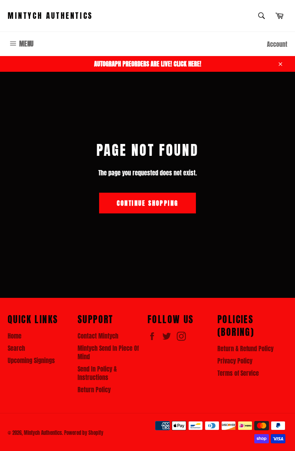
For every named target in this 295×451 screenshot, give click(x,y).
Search (16, 348)
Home (15, 335)
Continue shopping (148, 203)
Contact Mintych (98, 335)
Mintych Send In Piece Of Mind (108, 352)
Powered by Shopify (83, 432)
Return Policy (94, 389)
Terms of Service (238, 373)
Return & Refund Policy (245, 348)
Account (277, 44)
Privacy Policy (234, 360)
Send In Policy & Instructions (97, 373)
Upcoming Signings (31, 360)
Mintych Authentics (50, 15)
